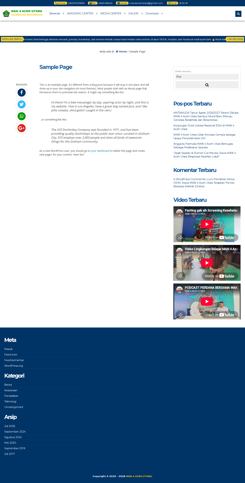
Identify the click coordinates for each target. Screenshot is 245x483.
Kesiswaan (10, 390)
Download (152, 13)
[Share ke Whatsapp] (21, 116)
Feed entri (10, 354)
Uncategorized (13, 407)
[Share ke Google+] (21, 128)
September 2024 (15, 431)
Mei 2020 (10, 442)
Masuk (8, 349)
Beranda (55, 13)
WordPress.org (13, 365)
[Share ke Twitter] (21, 104)
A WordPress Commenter (189, 179)
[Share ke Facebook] (21, 92)
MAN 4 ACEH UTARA (139, 476)
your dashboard (100, 150)
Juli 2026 (9, 426)
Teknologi (10, 401)
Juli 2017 (9, 454)
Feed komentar (14, 360)
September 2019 (14, 448)
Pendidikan (11, 396)
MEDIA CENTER (110, 13)
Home (122, 51)
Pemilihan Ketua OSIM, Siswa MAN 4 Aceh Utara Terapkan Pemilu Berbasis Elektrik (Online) (203, 183)
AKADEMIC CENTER (80, 13)
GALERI (133, 13)
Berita (8, 384)
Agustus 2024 (13, 437)
